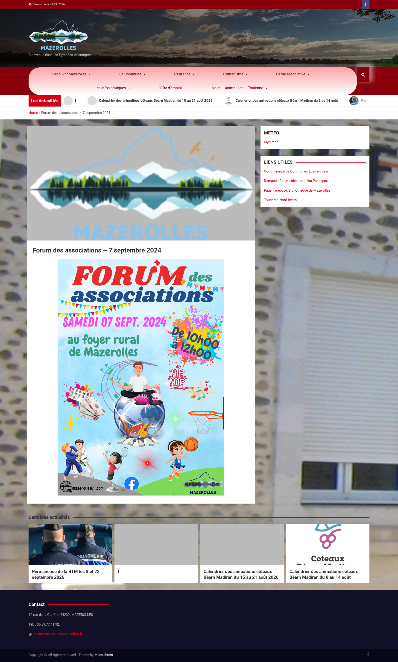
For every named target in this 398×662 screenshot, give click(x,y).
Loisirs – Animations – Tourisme (236, 88)
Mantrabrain (103, 655)
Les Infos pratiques (110, 88)
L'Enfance (182, 74)
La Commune (130, 74)
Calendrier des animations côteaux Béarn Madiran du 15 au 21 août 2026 (241, 574)
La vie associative (290, 74)
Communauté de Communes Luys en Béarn (297, 171)
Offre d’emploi (170, 88)
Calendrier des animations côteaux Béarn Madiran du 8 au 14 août (324, 574)
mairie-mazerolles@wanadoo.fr (58, 634)
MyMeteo (271, 142)
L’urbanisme (233, 74)
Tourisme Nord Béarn (280, 200)
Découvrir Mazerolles (69, 74)
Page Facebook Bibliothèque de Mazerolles (297, 190)
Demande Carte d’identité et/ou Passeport (296, 181)
